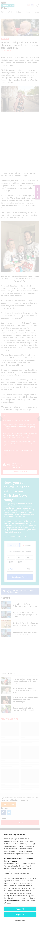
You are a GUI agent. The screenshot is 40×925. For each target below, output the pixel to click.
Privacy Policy (15, 898)
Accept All (20, 909)
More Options (20, 920)
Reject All (20, 915)
